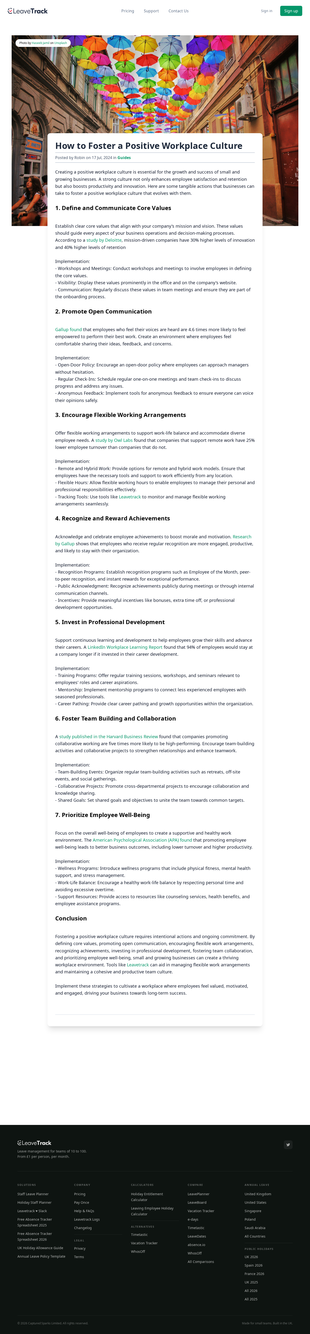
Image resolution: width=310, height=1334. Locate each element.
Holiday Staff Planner (34, 1202)
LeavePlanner (198, 1194)
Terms (79, 1256)
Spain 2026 (254, 1265)
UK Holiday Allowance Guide (40, 1248)
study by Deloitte (104, 240)
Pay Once (81, 1202)
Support (151, 11)
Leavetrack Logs (87, 1219)
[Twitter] (288, 1144)
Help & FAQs (84, 1211)
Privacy (79, 1248)
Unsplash (60, 43)
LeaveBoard (197, 1202)
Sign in (266, 10)
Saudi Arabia (255, 1227)
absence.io (196, 1244)
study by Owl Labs (114, 440)
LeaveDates (197, 1236)
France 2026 (254, 1273)
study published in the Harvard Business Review (108, 736)
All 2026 (251, 1290)
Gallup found (68, 329)
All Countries (255, 1236)
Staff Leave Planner (33, 1194)
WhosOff (138, 1251)
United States (255, 1202)
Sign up (291, 11)
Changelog (83, 1227)
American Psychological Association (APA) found (142, 840)
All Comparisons (201, 1261)
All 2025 (251, 1299)
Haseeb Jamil (40, 43)
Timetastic (139, 1234)
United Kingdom (258, 1194)
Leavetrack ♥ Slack (32, 1211)
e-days (193, 1219)
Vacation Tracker (144, 1243)
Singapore (253, 1211)
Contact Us (179, 11)
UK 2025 (251, 1282)
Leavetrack (130, 497)
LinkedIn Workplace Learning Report (125, 647)
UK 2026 (251, 1256)
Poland (250, 1219)
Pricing (127, 11)
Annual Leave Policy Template (41, 1256)
